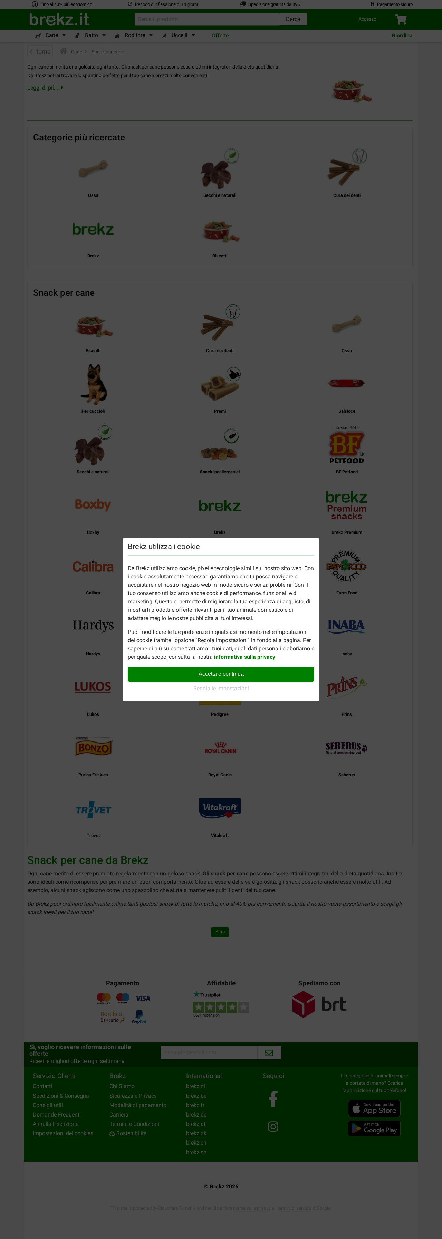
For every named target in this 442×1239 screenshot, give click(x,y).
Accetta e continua (221, 674)
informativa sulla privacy (244, 657)
